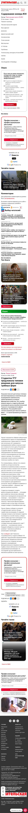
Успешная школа (19, 726)
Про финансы (4, 743)
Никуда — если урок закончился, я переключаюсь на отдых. (14, 100)
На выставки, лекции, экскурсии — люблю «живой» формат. (14, 91)
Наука (2, 728)
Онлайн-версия (18, 751)
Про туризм (3, 738)
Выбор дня (3, 736)
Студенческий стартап (13, 595)
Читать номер (23, 9)
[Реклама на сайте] (25, 810)
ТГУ (23, 595)
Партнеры (3, 760)
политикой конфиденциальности (17, 692)
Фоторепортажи (19, 755)
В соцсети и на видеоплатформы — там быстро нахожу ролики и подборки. (14, 82)
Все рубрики (4, 749)
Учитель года (4, 739)
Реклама (3, 758)
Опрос (5, 311)
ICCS (16, 754)
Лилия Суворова (11, 373)
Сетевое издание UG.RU (20, 738)
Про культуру (4, 730)
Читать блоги (7, 306)
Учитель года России (20, 732)
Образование (4, 726)
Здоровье (3, 745)
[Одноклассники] (13, 389)
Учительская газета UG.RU (14, 17)
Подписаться (14, 139)
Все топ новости (6, 258)
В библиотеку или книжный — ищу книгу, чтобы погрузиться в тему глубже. (14, 96)
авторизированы (9, 198)
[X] (15, 389)
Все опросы (4, 113)
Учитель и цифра (5, 747)
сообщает (7, 534)
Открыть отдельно (6, 354)
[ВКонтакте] (11, 389)
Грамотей (3, 741)
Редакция (3, 756)
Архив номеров (18, 743)
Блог (16, 757)
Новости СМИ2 (6, 362)
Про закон (3, 732)
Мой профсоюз (18, 741)
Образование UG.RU (7, 182)
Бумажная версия (19, 749)
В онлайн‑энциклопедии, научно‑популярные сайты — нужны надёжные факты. (14, 87)
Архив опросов (5, 356)
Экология (3, 734)
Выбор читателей (12, 210)
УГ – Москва (18, 740)
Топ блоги (5, 260)
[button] (5, 207)
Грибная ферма (10, 593)
